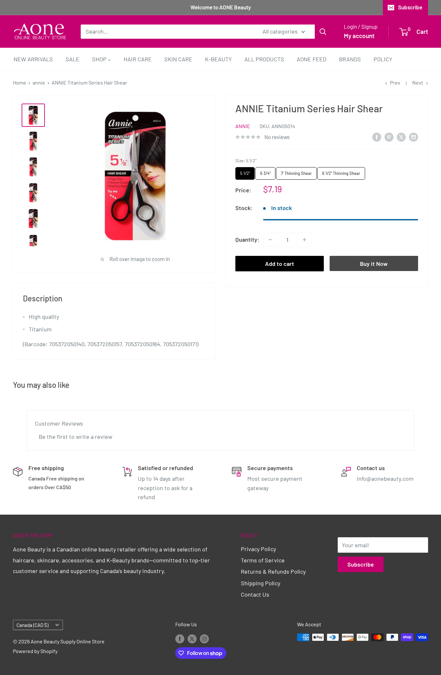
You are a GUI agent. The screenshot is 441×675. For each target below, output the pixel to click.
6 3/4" (265, 171)
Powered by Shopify (35, 651)
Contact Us (255, 594)
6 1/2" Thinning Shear (341, 171)
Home (19, 82)
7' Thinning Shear (296, 171)
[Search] (323, 31)
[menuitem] (33, 59)
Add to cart (279, 263)
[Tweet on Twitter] (401, 136)
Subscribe (410, 7)
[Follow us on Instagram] (204, 638)
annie (39, 82)
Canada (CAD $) (32, 625)
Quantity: (247, 239)
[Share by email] (413, 136)
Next (417, 82)
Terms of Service (263, 560)
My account (359, 35)
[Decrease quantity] (270, 240)
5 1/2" (245, 171)
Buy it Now (374, 263)
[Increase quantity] (304, 240)
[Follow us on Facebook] (179, 638)
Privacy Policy (258, 548)
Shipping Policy (260, 583)
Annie (242, 126)
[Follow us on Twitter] (192, 638)
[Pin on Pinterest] (389, 136)
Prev (395, 82)
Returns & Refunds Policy (273, 571)
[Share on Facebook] (376, 136)
